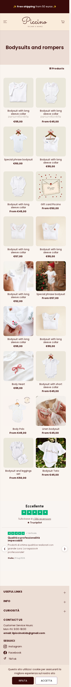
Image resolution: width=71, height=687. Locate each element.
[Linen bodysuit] (51, 411)
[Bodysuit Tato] (51, 453)
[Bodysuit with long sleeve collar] (18, 93)
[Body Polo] (18, 411)
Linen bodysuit (50, 429)
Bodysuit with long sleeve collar (18, 112)
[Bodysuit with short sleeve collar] (51, 366)
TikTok (12, 659)
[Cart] (63, 22)
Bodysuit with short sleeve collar (50, 386)
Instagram (15, 646)
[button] (5, 22)
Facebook (15, 652)
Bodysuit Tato (51, 471)
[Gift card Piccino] (51, 186)
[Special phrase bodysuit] (18, 141)
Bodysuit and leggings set (18, 472)
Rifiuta (23, 680)
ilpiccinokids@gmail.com (28, 633)
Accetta (46, 680)
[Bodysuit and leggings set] (18, 453)
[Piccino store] (35, 22)
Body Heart (18, 384)
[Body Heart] (18, 366)
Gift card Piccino (51, 204)
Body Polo (18, 429)
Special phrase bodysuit (18, 159)
